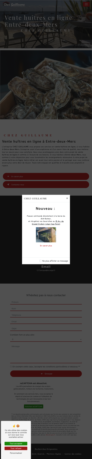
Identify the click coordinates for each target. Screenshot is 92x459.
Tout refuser (15, 448)
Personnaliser (16, 453)
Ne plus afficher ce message (55, 261)
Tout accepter (16, 443)
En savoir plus (46, 245)
